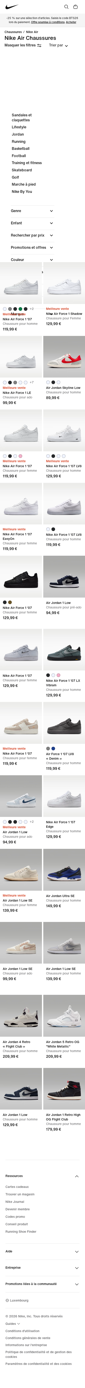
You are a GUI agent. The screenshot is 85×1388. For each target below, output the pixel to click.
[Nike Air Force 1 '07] (21, 283)
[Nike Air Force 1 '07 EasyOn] (21, 504)
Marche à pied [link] (24, 184)
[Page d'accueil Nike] (12, 7)
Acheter (71, 22)
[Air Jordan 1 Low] (21, 796)
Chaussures (13, 32)
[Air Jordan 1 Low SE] (21, 870)
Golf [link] (15, 177)
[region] (42, 216)
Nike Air (32, 32)
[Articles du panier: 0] (75, 7)
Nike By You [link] (22, 192)
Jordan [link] (18, 134)
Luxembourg (19, 1300)
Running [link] (19, 142)
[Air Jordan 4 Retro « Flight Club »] (21, 1016)
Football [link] (19, 156)
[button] (32, 211)
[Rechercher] (66, 7)
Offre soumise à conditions (48, 22)
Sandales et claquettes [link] (22, 117)
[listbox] (58, 45)
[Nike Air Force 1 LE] (21, 357)
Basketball (20, 149)
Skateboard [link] (22, 170)
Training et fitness (27, 163)
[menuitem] (13, 1323)
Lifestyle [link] (19, 127)
